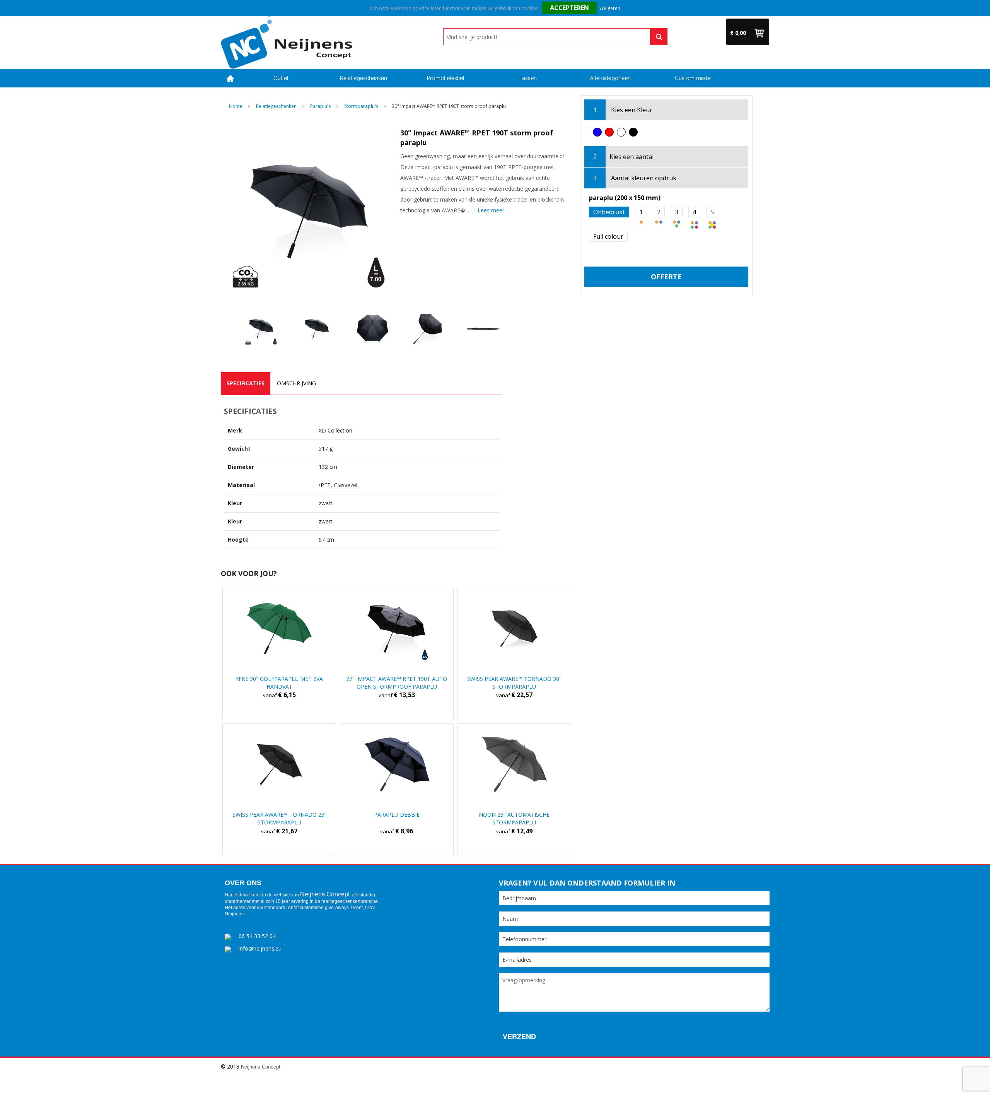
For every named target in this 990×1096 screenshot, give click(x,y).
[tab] (245, 383)
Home (230, 78)
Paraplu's (320, 106)
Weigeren (609, 8)
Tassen (528, 78)
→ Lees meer (487, 210)
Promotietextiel (445, 78)
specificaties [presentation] (246, 383)
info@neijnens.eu (260, 948)
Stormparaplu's (361, 106)
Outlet (280, 78)
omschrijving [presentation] (296, 383)
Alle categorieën (610, 78)
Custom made (692, 78)
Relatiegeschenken (363, 78)
